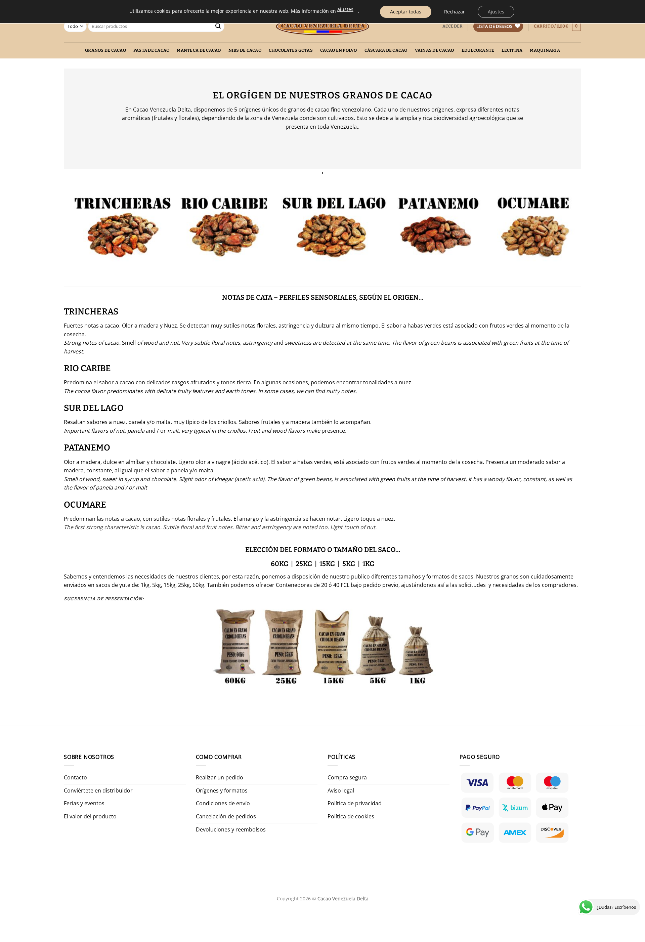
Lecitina (512, 50)
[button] (452, 26)
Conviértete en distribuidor (98, 790)
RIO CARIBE (87, 368)
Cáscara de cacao (385, 50)
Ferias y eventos (84, 803)
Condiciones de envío (223, 803)
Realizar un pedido (219, 777)
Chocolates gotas (291, 50)
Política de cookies (351, 816)
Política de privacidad (355, 803)
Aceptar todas (405, 11)
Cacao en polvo (338, 50)
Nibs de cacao (244, 50)
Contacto (75, 777)
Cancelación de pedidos (226, 816)
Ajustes (496, 11)
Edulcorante (478, 50)
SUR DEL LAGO (94, 408)
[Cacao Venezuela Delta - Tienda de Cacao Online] (323, 26)
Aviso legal (341, 790)
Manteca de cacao (199, 50)
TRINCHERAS (91, 311)
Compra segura (347, 777)
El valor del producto (90, 816)
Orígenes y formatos (222, 790)
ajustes (345, 9)
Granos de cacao (105, 50)
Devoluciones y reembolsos (231, 829)
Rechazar (454, 11)
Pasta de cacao (151, 50)
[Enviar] (218, 26)
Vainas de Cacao (434, 50)
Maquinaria (545, 50)
